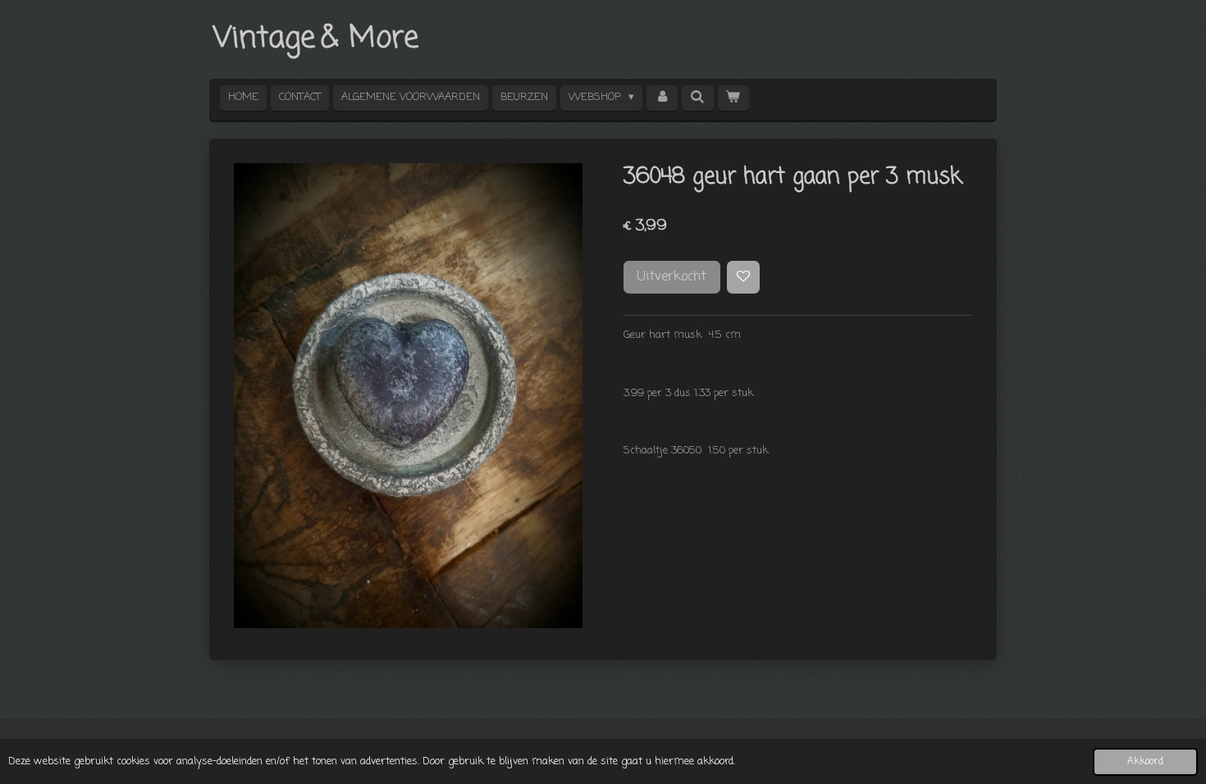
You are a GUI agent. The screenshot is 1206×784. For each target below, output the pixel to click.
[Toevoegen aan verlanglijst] (744, 277)
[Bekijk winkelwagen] (733, 98)
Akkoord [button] (1145, 761)
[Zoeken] (697, 98)
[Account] (662, 98)
